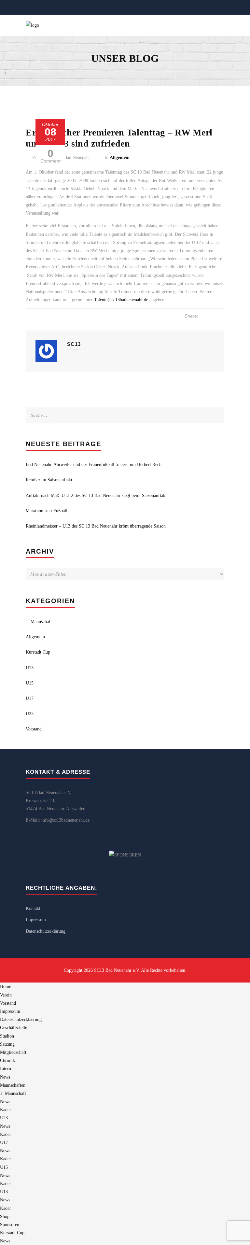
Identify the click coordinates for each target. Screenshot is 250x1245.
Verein (6, 995)
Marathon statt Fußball (46, 510)
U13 (30, 667)
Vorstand (34, 729)
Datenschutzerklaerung (21, 1019)
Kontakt (33, 908)
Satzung (7, 1044)
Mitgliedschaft (13, 1052)
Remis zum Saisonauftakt (49, 479)
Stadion (7, 1036)
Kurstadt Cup (38, 652)
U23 (30, 713)
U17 (30, 698)
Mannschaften (12, 1085)
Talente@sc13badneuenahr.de (121, 299)
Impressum (36, 919)
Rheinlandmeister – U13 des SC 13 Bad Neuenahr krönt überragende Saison (96, 526)
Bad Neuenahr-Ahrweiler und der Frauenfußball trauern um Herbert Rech (93, 464)
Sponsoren (9, 1224)
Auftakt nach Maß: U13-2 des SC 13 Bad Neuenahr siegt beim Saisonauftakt (96, 495)
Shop (4, 1216)
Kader (5, 1109)
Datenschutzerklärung (45, 931)
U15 (30, 683)
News (5, 1077)
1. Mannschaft (39, 621)
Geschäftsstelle (13, 1027)
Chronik (7, 1060)
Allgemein (120, 157)
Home (5, 986)
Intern (5, 1068)
